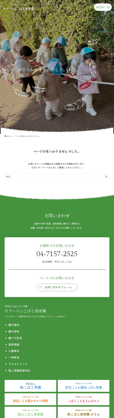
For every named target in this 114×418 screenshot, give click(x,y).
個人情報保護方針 (19, 370)
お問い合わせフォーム (58, 287)
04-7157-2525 (57, 255)
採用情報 (13, 344)
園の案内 (13, 325)
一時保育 (13, 357)
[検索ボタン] (106, 176)
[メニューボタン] (103, 7)
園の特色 (13, 331)
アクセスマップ (17, 364)
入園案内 (13, 351)
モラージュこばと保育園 (25, 309)
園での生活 (15, 338)
